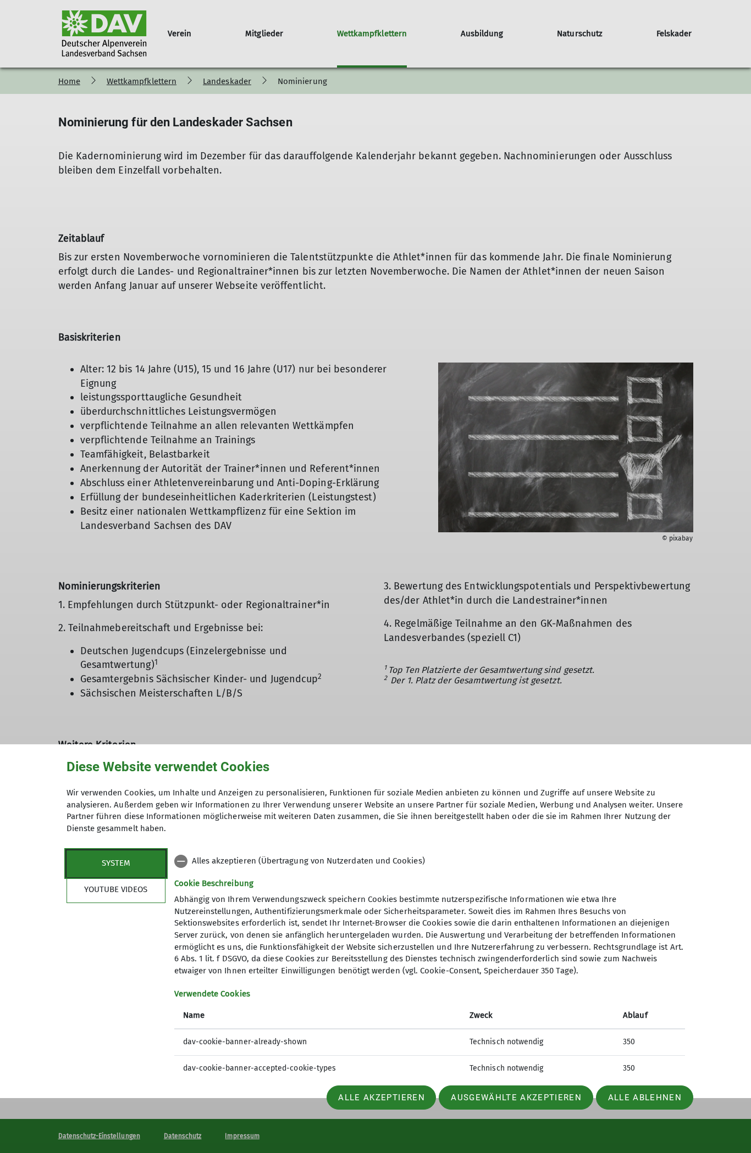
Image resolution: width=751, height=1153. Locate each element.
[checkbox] (429, 861)
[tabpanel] (429, 966)
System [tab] (116, 863)
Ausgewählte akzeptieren (516, 1097)
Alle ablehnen (645, 1097)
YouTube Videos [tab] (115, 889)
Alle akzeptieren (381, 1097)
